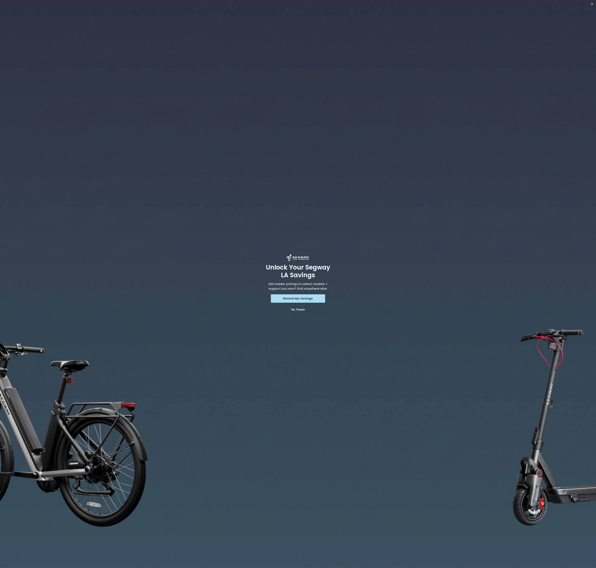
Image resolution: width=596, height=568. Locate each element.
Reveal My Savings (298, 298)
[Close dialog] (592, 4)
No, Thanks (298, 309)
